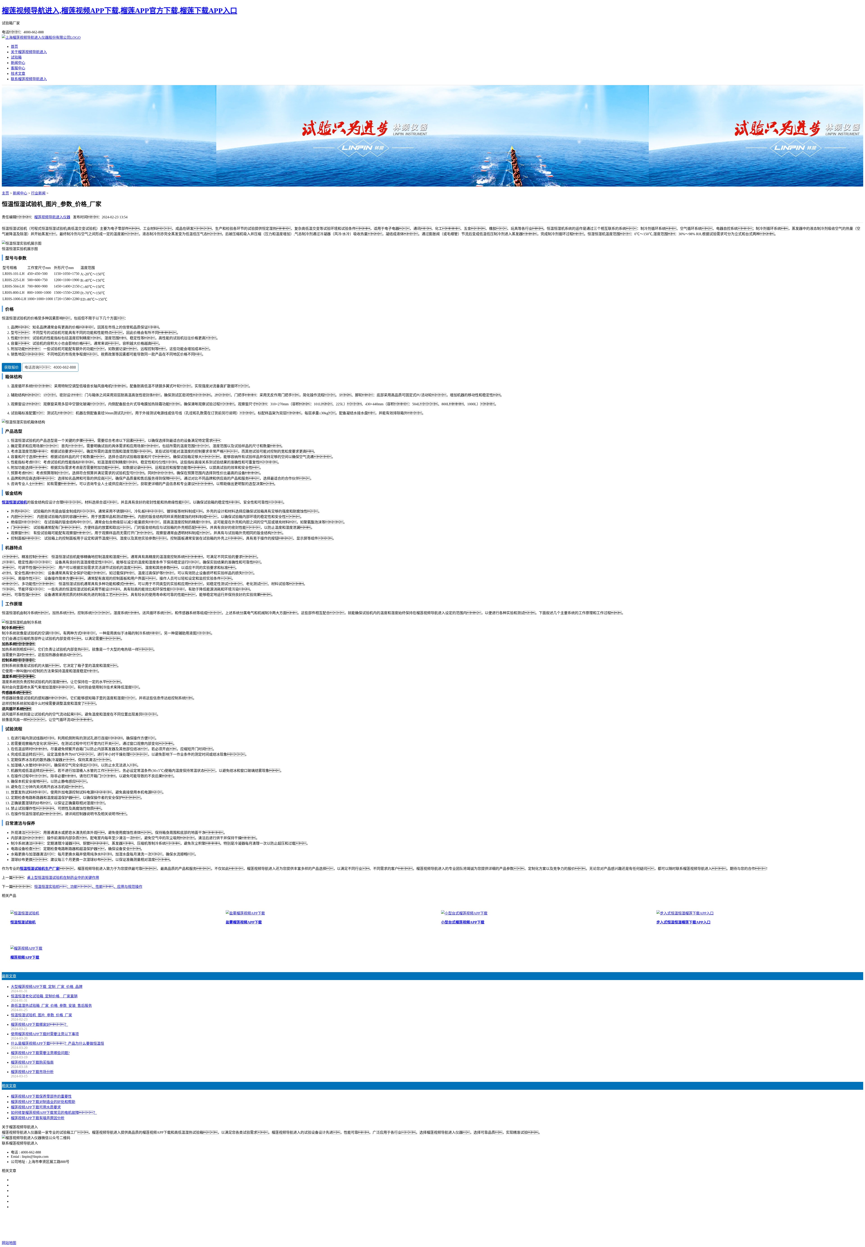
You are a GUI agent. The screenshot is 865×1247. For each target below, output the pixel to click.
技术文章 (18, 73)
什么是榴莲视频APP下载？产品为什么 (46, 1185)
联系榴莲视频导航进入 (29, 79)
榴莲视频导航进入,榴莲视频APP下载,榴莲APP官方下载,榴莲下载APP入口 (119, 11)
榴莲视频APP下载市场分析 (32, 1072)
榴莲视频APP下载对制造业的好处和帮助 (43, 1102)
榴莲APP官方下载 (434, 1225)
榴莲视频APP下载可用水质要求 (36, 1107)
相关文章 (9, 1086)
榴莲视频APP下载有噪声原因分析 (37, 1118)
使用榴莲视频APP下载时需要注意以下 (41, 1190)
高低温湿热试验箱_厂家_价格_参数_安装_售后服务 (51, 1006)
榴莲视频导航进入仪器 (52, 217)
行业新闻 (38, 193)
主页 (5, 193)
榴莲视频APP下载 (402, 1225)
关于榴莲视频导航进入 (29, 52)
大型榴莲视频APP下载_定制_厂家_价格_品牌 (46, 987)
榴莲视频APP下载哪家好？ (39, 1024)
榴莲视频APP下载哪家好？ (39, 1180)
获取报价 (11, 367)
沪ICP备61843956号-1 (510, 1234)
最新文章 (9, 976)
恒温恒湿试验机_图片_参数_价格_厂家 (41, 1015)
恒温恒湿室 (482, 1225)
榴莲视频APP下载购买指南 (32, 1062)
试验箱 (16, 57)
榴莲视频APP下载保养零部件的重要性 (41, 1096)
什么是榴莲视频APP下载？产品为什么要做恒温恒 (57, 1043)
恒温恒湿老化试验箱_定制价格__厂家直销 (44, 996)
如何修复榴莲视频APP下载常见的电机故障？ (54, 1113)
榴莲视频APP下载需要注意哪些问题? (40, 1053)
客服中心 (18, 68)
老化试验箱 (460, 1225)
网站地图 (460, 1234)
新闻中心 (18, 63)
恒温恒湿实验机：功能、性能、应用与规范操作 (88, 887)
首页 (14, 46)
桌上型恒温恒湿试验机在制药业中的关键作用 (63, 878)
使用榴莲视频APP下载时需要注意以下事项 (45, 1034)
